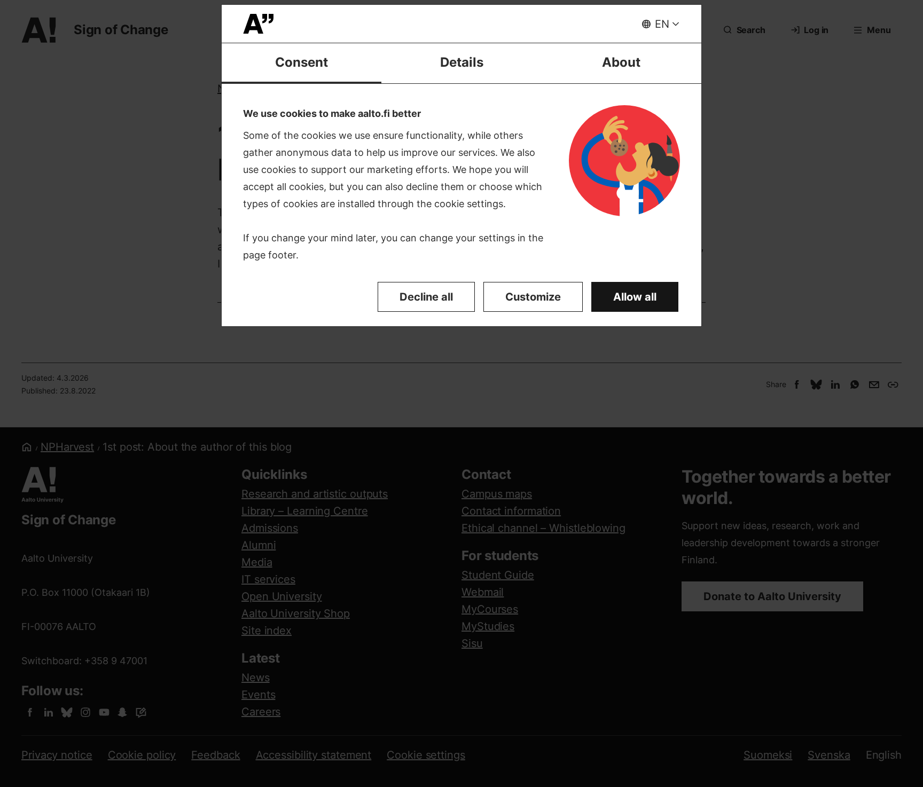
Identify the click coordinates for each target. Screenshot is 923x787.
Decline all (426, 296)
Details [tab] (461, 62)
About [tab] (621, 62)
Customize (533, 296)
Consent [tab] (301, 62)
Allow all (634, 296)
